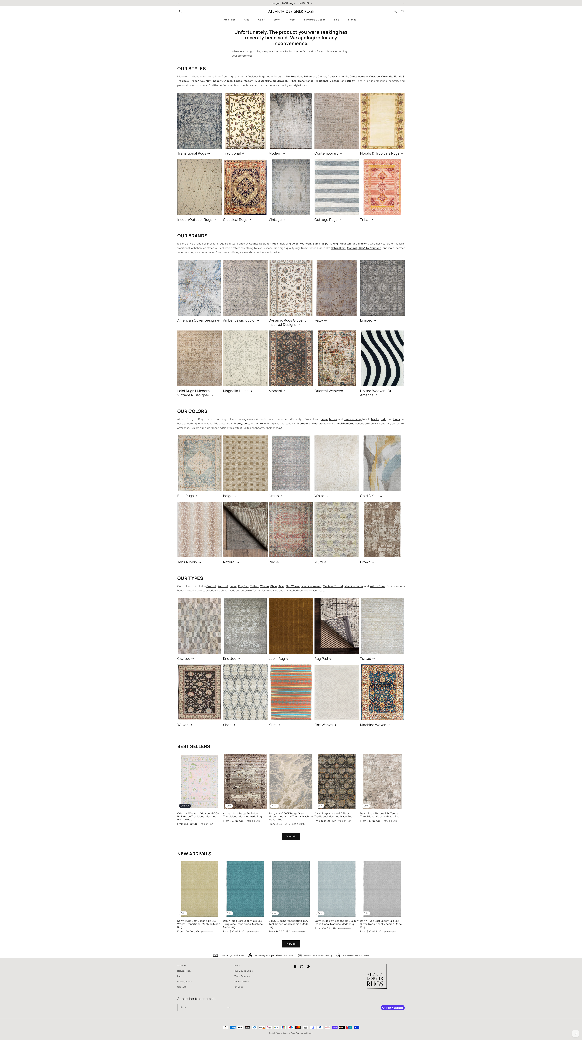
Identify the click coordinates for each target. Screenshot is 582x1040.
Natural (229, 562)
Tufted (365, 658)
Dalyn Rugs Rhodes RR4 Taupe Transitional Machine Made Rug (380, 815)
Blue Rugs (185, 496)
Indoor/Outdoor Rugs (194, 219)
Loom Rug (277, 658)
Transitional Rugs (191, 153)
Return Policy (184, 970)
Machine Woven (373, 725)
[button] (180, 11)
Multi (318, 562)
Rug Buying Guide (243, 970)
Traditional (232, 153)
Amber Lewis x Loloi (239, 320)
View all (291, 836)
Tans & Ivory (187, 562)
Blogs (237, 965)
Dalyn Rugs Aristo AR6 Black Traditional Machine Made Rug (333, 815)
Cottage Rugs (326, 219)
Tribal (364, 219)
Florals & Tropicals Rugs (380, 153)
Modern (275, 153)
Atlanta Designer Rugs (285, 1033)
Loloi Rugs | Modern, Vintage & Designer (194, 393)
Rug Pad (321, 658)
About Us (182, 965)
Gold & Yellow (371, 496)
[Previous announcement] (178, 3)
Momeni (275, 391)
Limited (366, 320)
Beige (227, 496)
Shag (227, 725)
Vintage (275, 219)
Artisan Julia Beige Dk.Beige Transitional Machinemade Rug (242, 815)
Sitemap (238, 986)
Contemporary (326, 153)
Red (272, 562)
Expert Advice (241, 981)
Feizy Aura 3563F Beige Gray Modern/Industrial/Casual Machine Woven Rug (291, 816)
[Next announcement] (403, 3)
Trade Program (242, 976)
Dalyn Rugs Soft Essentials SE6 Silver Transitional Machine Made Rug (381, 923)
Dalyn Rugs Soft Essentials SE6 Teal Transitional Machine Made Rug (289, 923)
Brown (365, 562)
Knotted (229, 658)
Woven (183, 725)
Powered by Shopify (304, 1033)
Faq (179, 976)
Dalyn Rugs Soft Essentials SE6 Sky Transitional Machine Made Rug (336, 922)
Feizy (318, 320)
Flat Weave (323, 725)
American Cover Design (196, 320)
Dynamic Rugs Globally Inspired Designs (287, 322)
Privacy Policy (184, 981)
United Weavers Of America (375, 393)
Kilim (272, 725)
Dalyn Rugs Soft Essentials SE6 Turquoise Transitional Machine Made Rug (243, 923)
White (319, 496)
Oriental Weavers (328, 391)
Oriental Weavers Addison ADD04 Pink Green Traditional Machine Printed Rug (198, 816)
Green (274, 496)
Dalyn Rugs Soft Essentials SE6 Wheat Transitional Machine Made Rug (198, 923)
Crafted (183, 658)
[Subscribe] (228, 1007)
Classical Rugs (235, 219)
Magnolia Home (236, 391)
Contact (181, 986)
